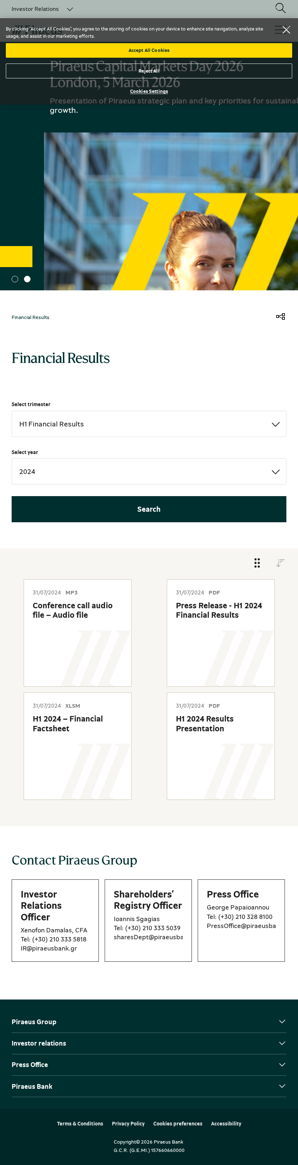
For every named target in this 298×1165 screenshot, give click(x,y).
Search (149, 509)
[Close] (286, 30)
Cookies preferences (177, 1123)
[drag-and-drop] (257, 563)
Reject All (148, 71)
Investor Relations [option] (35, 9)
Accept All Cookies (149, 50)
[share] (280, 317)
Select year (25, 452)
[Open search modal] (280, 8)
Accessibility (226, 1123)
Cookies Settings (149, 91)
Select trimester (31, 404)
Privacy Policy (128, 1123)
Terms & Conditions (80, 1123)
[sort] (280, 563)
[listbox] (38, 8)
